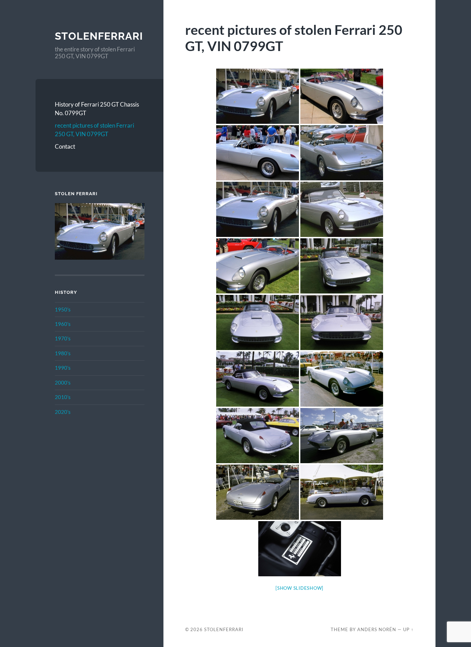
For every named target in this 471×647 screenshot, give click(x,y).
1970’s (63, 338)
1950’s (63, 309)
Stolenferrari (99, 36)
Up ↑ (408, 629)
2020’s (63, 412)
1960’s (63, 324)
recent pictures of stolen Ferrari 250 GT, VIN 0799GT (94, 130)
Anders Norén (376, 629)
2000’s (63, 382)
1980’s (63, 353)
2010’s (63, 397)
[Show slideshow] (299, 588)
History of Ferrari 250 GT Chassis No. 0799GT (97, 109)
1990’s (63, 368)
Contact (65, 146)
